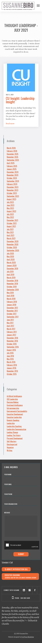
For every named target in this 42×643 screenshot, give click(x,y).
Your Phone (8, 494)
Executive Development (15, 414)
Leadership (11, 423)
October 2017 (11, 313)
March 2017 (11, 328)
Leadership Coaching (14, 426)
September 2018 (13, 289)
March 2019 (11, 277)
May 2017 (10, 322)
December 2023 (12, 187)
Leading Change (12, 432)
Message (7, 512)
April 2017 (10, 325)
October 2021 (12, 223)
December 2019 (12, 268)
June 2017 (10, 319)
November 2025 (12, 157)
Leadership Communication (16, 429)
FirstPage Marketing (27, 637)
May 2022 (10, 217)
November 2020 (12, 244)
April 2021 (10, 235)
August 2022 (11, 211)
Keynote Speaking (13, 420)
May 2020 (10, 256)
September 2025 (13, 160)
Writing (9, 450)
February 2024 (12, 184)
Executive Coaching (20, 576)
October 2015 (12, 374)
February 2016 (12, 365)
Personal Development (15, 438)
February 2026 (12, 151)
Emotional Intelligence (15, 405)
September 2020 (13, 250)
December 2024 (12, 172)
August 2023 (11, 199)
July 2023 (10, 202)
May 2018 (10, 292)
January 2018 (11, 304)
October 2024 (12, 178)
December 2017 (12, 307)
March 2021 (11, 238)
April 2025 (10, 163)
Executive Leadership (14, 417)
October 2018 (12, 286)
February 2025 (12, 166)
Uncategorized (12, 444)
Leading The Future (13, 435)
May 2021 (10, 232)
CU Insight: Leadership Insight (20, 100)
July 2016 (10, 353)
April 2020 (11, 259)
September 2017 (13, 316)
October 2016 (12, 343)
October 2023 (12, 193)
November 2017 (12, 310)
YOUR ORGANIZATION (11, 503)
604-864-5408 (25, 598)
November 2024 (12, 175)
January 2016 (11, 368)
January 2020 (12, 265)
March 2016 (11, 362)
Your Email (8, 484)
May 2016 (10, 359)
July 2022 (10, 214)
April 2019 (10, 274)
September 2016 (13, 346)
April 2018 (10, 295)
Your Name (8, 474)
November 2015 (12, 371)
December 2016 (12, 337)
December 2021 (12, 220)
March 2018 (11, 298)
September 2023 (13, 196)
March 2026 (11, 148)
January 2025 (11, 169)
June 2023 (10, 205)
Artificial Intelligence (14, 396)
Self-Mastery (11, 441)
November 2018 (12, 283)
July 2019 (10, 271)
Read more (10, 123)
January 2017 (11, 334)
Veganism (10, 447)
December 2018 (12, 280)
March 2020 (11, 262)
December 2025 (12, 154)
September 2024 (13, 181)
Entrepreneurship (13, 408)
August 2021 (11, 226)
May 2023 (10, 208)
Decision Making (12, 402)
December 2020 (12, 241)
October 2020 (12, 247)
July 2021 (10, 229)
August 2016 (11, 350)
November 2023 (12, 190)
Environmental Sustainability (17, 411)
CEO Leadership (12, 399)
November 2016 (12, 340)
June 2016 (10, 356)
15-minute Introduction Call (16, 569)
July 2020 (10, 253)
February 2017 (12, 331)
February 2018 (12, 301)
